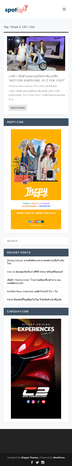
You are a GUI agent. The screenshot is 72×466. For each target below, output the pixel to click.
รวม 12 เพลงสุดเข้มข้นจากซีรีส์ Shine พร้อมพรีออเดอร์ (35, 271)
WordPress (59, 457)
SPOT (42, 86)
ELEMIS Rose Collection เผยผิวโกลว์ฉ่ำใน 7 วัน (32, 291)
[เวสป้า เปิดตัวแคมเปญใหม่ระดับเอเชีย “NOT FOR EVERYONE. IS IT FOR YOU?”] (36, 53)
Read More (18, 107)
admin (21, 86)
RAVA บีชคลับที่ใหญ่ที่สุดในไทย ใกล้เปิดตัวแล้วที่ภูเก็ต (34, 299)
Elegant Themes (29, 457)
